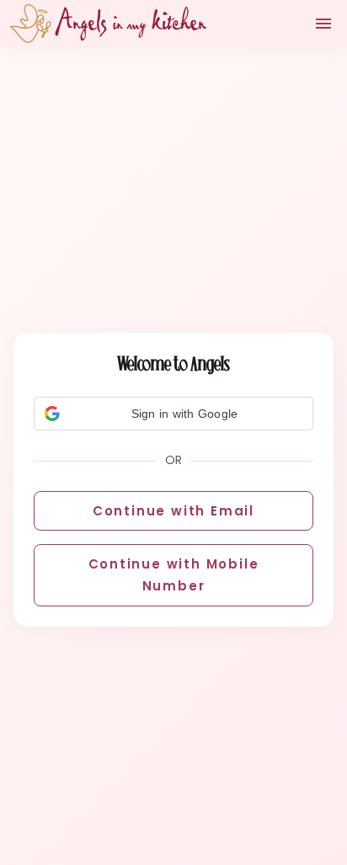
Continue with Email (173, 511)
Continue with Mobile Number (173, 575)
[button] (173, 413)
